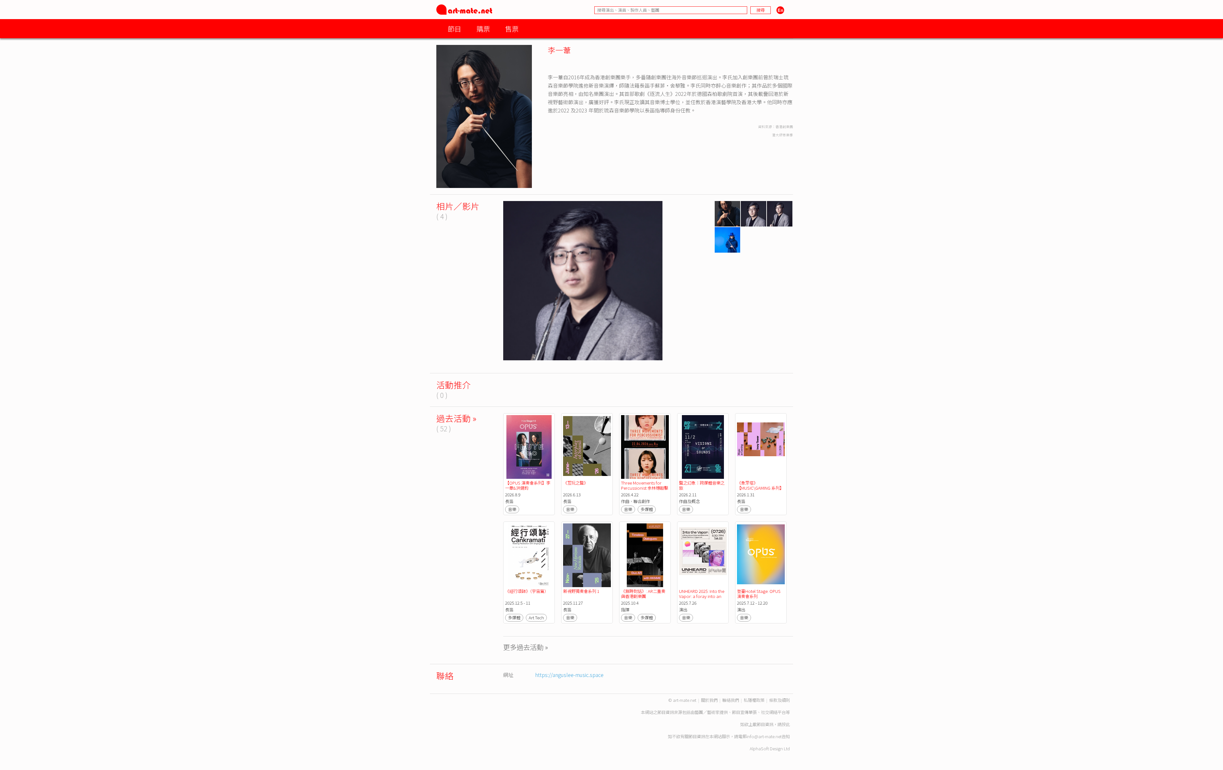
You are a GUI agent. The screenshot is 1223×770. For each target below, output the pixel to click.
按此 (786, 724)
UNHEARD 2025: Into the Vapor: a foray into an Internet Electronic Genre (702, 596)
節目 (454, 28)
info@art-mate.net (764, 736)
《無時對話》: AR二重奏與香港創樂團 (643, 593)
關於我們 (709, 700)
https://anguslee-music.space (569, 675)
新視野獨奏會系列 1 (581, 591)
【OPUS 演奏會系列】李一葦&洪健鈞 (527, 485)
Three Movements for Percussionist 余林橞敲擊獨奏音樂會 (644, 488)
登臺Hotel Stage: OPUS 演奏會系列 (759, 593)
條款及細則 (779, 700)
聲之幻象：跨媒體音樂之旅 (702, 485)
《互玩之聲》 (575, 483)
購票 (483, 28)
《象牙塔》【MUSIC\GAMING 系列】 (760, 485)
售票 (512, 28)
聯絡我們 (730, 700)
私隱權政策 (754, 700)
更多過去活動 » (525, 647)
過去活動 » (456, 418)
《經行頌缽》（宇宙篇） (526, 591)
